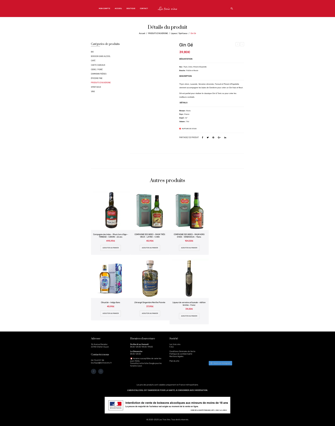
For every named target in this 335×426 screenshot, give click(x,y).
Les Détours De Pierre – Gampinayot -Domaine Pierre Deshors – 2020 (237, 44)
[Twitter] (207, 138)
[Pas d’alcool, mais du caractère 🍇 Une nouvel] (237, 348)
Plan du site (174, 361)
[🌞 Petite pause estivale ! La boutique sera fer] (212, 340)
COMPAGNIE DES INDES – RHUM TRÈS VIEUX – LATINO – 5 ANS (150, 235)
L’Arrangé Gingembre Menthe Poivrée (149, 302)
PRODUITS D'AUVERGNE (158, 33)
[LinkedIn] (225, 138)
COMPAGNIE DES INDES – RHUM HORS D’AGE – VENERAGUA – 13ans (189, 235)
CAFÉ (93, 61)
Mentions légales (176, 356)
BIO (92, 52)
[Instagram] (100, 371)
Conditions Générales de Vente (182, 351)
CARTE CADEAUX (98, 65)
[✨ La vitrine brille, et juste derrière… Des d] (212, 355)
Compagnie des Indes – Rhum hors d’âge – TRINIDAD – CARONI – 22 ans (110, 235)
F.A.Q (171, 347)
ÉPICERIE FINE (96, 78)
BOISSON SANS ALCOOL (100, 56)
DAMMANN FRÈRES (99, 74)
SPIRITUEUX (96, 87)
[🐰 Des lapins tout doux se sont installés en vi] (225, 348)
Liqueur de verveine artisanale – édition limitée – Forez (189, 303)
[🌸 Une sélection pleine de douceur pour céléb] (225, 340)
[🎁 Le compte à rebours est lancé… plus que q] (225, 355)
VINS (93, 91)
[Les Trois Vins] (167, 8)
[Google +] (219, 138)
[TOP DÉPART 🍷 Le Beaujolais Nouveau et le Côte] (237, 355)
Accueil (142, 33)
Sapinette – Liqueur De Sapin (242, 44)
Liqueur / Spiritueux (179, 33)
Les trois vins (174, 344)
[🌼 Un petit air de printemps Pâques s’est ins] (212, 348)
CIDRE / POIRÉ (97, 69)
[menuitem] (104, 8)
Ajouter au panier (111, 248)
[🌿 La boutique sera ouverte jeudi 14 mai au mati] (237, 340)
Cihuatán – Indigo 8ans (110, 302)
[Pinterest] (213, 138)
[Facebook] (202, 138)
